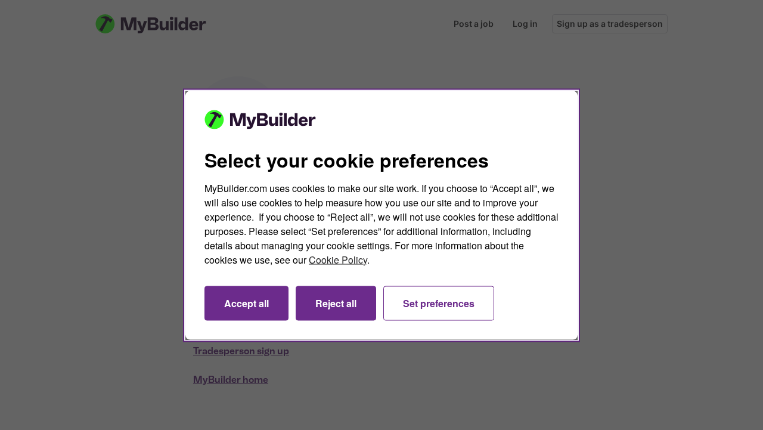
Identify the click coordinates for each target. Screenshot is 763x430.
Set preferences (438, 303)
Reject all (335, 303)
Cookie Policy (338, 259)
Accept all (246, 303)
